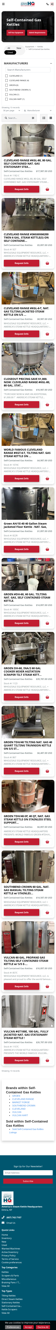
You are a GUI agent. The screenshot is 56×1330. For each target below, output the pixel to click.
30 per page (8, 110)
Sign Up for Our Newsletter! (28, 1166)
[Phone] (47, 4)
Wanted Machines (11, 1248)
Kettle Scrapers (9, 1309)
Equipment (29, 46)
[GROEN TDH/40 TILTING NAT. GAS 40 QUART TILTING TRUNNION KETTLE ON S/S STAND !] (28, 722)
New (4, 1241)
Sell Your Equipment (15, 33)
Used (4, 1245)
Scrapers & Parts (10, 1275)
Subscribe (28, 1181)
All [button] (9, 48)
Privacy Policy (8, 1255)
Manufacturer (33, 110)
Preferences (13, 1327)
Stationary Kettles (11, 1302)
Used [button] (10, 52)
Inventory (7, 1238)
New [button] (19, 48)
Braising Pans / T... (11, 1282)
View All (6, 1285)
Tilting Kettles (9, 1295)
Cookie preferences (12, 1262)
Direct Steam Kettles (12, 1299)
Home (5, 1234)
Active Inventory (10, 1252)
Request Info (22, 189)
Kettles (40, 46)
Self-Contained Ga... (12, 1306)
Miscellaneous (9, 1279)
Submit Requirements (37, 33)
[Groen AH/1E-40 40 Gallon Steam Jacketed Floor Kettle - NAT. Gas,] (28, 503)
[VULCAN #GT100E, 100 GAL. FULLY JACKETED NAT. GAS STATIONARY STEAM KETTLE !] (28, 1011)
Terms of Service (10, 1259)
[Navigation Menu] (3, 4)
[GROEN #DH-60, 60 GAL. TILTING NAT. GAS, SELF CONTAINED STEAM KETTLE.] (28, 574)
